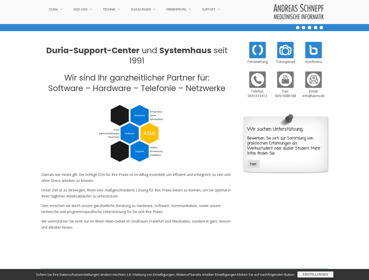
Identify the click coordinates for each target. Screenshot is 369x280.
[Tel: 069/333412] (257, 86)
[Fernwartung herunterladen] (257, 57)
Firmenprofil (176, 9)
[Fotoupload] (285, 57)
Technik (109, 9)
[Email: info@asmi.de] (313, 86)
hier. (253, 164)
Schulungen (141, 9)
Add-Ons (80, 9)
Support (208, 9)
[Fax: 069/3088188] (285, 86)
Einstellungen (315, 274)
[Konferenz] (313, 57)
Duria (53, 9)
